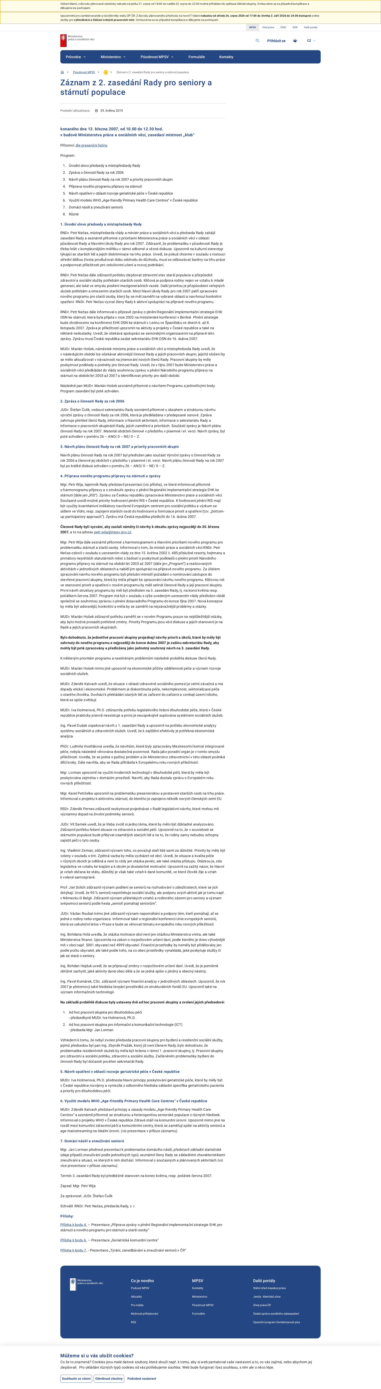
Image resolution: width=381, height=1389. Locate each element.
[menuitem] (76, 56)
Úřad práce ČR (262, 1305)
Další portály (311, 27)
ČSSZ (283, 27)
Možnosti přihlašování (144, 1313)
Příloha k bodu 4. (73, 1225)
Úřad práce (268, 27)
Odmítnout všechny (109, 1378)
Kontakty (226, 57)
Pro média (137, 1305)
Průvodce (73, 57)
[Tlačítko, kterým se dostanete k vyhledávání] (257, 40)
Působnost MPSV (155, 57)
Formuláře (197, 57)
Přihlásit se (276, 41)
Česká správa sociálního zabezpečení (276, 1313)
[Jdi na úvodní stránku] (77, 40)
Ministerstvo (111, 57)
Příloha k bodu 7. (73, 1250)
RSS (133, 1322)
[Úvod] (62, 72)
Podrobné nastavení (141, 1378)
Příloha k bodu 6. (73, 1240)
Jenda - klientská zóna (267, 1296)
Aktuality (136, 1296)
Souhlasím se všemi (76, 1378)
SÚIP (295, 27)
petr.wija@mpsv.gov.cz (112, 532)
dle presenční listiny (92, 145)
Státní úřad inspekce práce (269, 1288)
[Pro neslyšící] (295, 40)
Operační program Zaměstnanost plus (276, 1322)
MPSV (252, 27)
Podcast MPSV (140, 1288)
